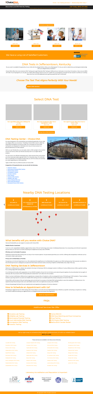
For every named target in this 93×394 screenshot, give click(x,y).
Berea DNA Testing (30, 357)
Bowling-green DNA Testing (74, 342)
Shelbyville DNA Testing (11, 357)
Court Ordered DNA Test (14, 179)
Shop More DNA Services (46, 132)
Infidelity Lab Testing (16, 316)
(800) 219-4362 (46, 334)
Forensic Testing (15, 324)
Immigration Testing (13, 172)
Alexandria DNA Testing (31, 365)
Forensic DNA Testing (13, 176)
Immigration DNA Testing (18, 322)
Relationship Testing (13, 170)
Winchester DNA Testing (11, 355)
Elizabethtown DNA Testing (74, 347)
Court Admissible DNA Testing (20, 320)
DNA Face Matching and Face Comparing (66, 316)
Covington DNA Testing (31, 345)
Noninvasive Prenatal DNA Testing (16, 169)
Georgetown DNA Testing (73, 345)
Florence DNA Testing (10, 347)
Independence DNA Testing (12, 350)
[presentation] (4, 204)
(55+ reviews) (84, 54)
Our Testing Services (63, 2)
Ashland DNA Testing (30, 352)
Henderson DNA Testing (31, 350)
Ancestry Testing (12, 173)
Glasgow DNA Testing (52, 360)
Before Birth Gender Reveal (61, 322)
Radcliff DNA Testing (10, 352)
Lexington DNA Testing (52, 342)
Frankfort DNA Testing (52, 350)
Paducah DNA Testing (73, 350)
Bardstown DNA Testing (73, 360)
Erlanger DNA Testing (72, 352)
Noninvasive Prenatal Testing (19, 318)
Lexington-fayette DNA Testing (33, 342)
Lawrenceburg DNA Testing (53, 362)
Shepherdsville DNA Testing (11, 362)
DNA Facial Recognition (14, 181)
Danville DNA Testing (72, 355)
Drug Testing (11, 175)
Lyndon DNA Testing (72, 362)
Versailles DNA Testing (52, 365)
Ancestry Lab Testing (16, 314)
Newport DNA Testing (31, 360)
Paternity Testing (12, 167)
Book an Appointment (46, 295)
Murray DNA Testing (51, 352)
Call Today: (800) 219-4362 (78, 6)
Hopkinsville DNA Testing (31, 347)
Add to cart (19, 127)
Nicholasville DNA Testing (52, 347)
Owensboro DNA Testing (11, 345)
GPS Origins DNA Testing (60, 320)
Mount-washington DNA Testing (12, 360)
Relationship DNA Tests (79, 2)
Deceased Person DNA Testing (15, 183)
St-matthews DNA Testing (53, 355)
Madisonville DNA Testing (31, 355)
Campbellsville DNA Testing (11, 365)
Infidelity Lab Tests (12, 178)
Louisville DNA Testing (10, 342)
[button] (38, 223)
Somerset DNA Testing (31, 362)
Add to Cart (15, 45)
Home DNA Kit (56, 314)
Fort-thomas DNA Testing (52, 357)
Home (54, 2)
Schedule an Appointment (46, 25)
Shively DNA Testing (72, 357)
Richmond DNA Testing (52, 345)
